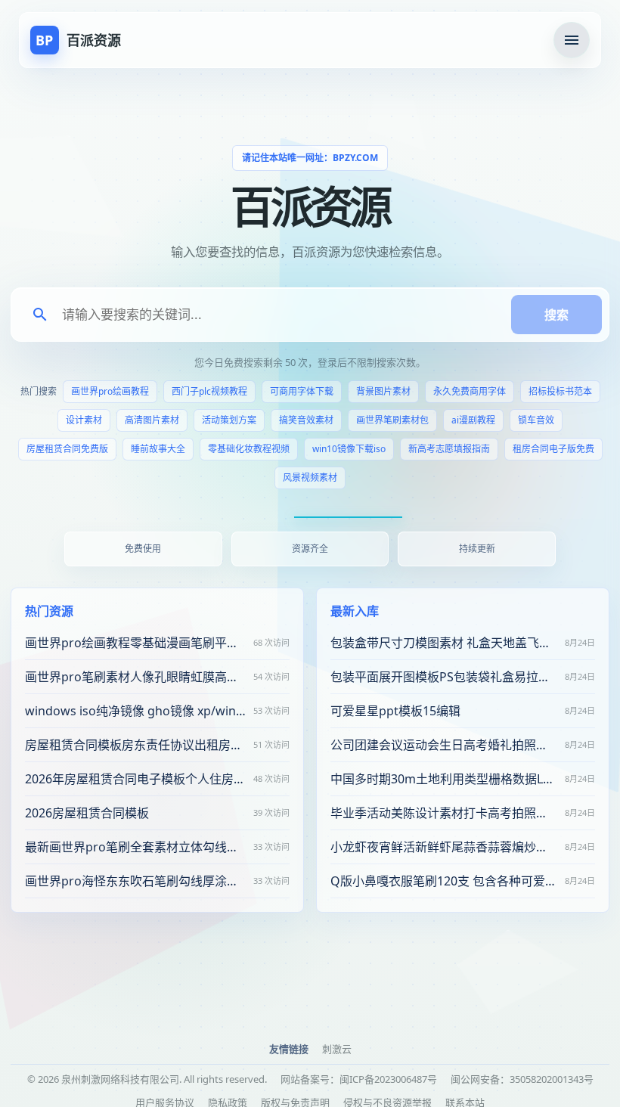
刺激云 (337, 1049)
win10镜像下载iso (349, 448)
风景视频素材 (310, 477)
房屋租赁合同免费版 (67, 448)
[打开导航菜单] (571, 40)
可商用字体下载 (301, 391)
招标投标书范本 (560, 391)
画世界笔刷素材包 (392, 420)
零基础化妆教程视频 (249, 448)
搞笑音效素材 (306, 420)
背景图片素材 (383, 391)
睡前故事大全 (158, 448)
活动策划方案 (229, 420)
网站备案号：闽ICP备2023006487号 (359, 1079)
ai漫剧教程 (473, 420)
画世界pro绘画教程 (110, 391)
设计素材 (84, 420)
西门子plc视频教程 (209, 391)
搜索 (556, 314)
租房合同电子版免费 (553, 448)
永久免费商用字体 (469, 391)
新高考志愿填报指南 (449, 448)
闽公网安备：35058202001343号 (522, 1079)
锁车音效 (536, 420)
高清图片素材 (152, 420)
